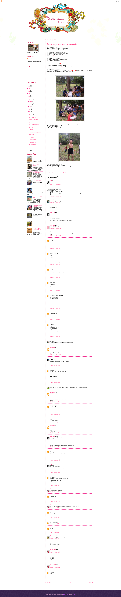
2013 (29, 90)
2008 (29, 150)
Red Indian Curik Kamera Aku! (34, 116)
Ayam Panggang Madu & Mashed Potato (37, 181)
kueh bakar (52, 520)
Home (69, 582)
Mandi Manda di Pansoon (33, 144)
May (30, 109)
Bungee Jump (31, 137)
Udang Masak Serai (36, 172)
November (31, 99)
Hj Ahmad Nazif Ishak (54, 187)
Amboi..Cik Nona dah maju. (33, 117)
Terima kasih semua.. (32, 122)
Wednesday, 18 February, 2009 (55, 184)
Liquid (51, 199)
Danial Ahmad (52, 535)
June (30, 108)
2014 (29, 88)
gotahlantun (52, 358)
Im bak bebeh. (31, 134)
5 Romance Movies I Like (33, 119)
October (30, 101)
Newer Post (48, 582)
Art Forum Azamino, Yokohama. (36, 165)
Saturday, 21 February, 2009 (55, 538)
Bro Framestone (53, 488)
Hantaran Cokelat (36, 213)
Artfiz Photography (32, 140)
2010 (29, 95)
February (30, 114)
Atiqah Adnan (52, 212)
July (30, 106)
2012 (29, 91)
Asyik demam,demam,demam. (34, 124)
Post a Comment (51, 577)
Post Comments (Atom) (54, 584)
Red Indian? (31, 129)
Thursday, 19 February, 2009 (55, 365)
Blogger (73, 594)
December (31, 98)
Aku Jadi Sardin (32, 127)
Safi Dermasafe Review (37, 156)
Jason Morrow (65, 594)
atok (51, 180)
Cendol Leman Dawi (32, 142)
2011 (29, 93)
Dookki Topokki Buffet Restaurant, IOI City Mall (37, 229)
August (30, 104)
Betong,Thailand (32, 145)
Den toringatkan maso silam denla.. (62, 44)
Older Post (91, 582)
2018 (29, 86)
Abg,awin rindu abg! (32, 139)
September (31, 103)
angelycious (52, 225)
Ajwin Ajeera (52, 239)
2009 (29, 96)
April (30, 111)
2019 (29, 85)
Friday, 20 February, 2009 (54, 507)
